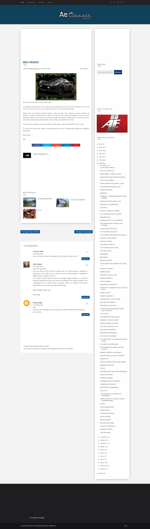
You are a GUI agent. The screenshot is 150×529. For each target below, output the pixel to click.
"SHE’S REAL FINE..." (106, 432)
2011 (100, 157)
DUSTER (102, 368)
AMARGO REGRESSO (106, 278)
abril (101, 459)
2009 (100, 163)
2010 (100, 160)
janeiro (102, 469)
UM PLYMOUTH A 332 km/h (108, 305)
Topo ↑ (126, 525)
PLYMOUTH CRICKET (106, 241)
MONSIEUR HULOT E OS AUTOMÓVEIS (111, 220)
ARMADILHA (103, 193)
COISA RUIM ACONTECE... (107, 413)
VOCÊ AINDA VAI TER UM (107, 244)
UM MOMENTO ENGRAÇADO (108, 333)
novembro (103, 437)
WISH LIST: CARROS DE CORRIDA (109, 211)
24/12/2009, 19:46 (38, 254)
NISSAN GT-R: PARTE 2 (106, 269)
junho (102, 453)
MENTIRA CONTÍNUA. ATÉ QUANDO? (111, 352)
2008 (100, 473)
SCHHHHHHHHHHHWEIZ (44, 199)
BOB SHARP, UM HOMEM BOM (109, 204)
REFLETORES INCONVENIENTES (109, 387)
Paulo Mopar (37, 264)
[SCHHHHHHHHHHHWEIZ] (29, 202)
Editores (41, 2)
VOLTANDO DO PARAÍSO (77, 200)
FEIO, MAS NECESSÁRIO (107, 423)
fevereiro (103, 466)
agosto (102, 446)
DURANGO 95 (104, 359)
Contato (50, 2)
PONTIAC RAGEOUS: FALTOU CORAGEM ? (112, 355)
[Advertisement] (56, 46)
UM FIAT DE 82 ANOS (106, 190)
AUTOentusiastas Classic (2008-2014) (45, 526)
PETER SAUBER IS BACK (107, 407)
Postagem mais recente (30, 232)
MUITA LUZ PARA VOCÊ (107, 171)
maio (102, 456)
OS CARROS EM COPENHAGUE (109, 344)
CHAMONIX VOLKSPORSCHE (108, 284)
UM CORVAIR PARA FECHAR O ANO (110, 187)
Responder (85, 259)
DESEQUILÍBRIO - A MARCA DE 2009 (110, 174)
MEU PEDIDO (104, 257)
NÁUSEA (102, 404)
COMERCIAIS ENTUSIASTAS (108, 384)
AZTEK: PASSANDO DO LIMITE (109, 323)
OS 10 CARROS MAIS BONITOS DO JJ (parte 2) (113, 235)
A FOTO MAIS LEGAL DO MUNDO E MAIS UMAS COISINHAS (112, 309)
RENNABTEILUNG (105, 217)
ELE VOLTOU (103, 391)
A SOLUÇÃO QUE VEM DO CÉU (109, 326)
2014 (100, 147)
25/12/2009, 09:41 (38, 305)
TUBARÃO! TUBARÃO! (106, 378)
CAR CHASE (103, 208)
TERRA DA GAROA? (105, 420)
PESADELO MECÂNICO (106, 296)
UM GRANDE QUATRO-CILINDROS (110, 381)
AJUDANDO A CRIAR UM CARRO (109, 320)
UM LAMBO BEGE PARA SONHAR (109, 317)
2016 (100, 144)
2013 (100, 150)
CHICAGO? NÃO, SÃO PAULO (108, 228)
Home (22, 2)
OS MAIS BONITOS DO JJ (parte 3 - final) (111, 183)
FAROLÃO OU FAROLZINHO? (108, 238)
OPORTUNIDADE (105, 410)
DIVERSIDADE (104, 254)
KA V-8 (39, 210)
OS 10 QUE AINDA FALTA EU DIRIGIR (110, 214)
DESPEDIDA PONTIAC (106, 429)
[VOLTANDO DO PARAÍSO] (62, 203)
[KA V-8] (29, 213)
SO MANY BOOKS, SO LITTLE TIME (110, 299)
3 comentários (85, 68)
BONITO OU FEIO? (105, 293)
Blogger (41, 518)
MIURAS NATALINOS (106, 260)
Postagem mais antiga (83, 232)
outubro (103, 440)
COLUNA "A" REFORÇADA (107, 426)
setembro (103, 443)
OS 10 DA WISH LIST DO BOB (108, 232)
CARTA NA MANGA (105, 281)
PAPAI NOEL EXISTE (106, 251)
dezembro (103, 165)
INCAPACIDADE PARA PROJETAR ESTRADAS (113, 177)
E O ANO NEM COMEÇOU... (108, 167)
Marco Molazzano (34, 68)
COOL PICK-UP (104, 314)
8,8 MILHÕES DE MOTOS (107, 365)
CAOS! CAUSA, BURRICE (107, 180)
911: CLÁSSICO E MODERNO (108, 336)
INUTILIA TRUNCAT (105, 416)
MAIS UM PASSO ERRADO (107, 302)
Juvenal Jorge (37, 303)
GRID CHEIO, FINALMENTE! (108, 329)
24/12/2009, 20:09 (38, 266)
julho (102, 450)
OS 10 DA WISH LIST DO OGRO (109, 248)
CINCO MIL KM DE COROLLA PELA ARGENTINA (113, 371)
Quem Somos (31, 2)
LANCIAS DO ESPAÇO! (106, 375)
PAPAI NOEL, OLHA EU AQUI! (108, 275)
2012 (100, 154)
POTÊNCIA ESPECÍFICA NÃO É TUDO (110, 201)
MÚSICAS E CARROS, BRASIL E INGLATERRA (113, 362)
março (102, 462)
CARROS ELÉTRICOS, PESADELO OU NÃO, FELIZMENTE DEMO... (112, 400)
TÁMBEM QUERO (105, 272)
